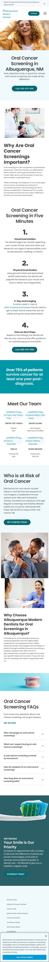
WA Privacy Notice (13, 927)
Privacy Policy (12, 900)
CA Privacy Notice (13, 918)
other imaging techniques (17, 307)
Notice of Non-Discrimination (17, 913)
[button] (45, 13)
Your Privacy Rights (24, 957)
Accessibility (11, 931)
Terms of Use (11, 909)
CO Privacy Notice (13, 922)
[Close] (46, 936)
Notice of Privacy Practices (16, 904)
